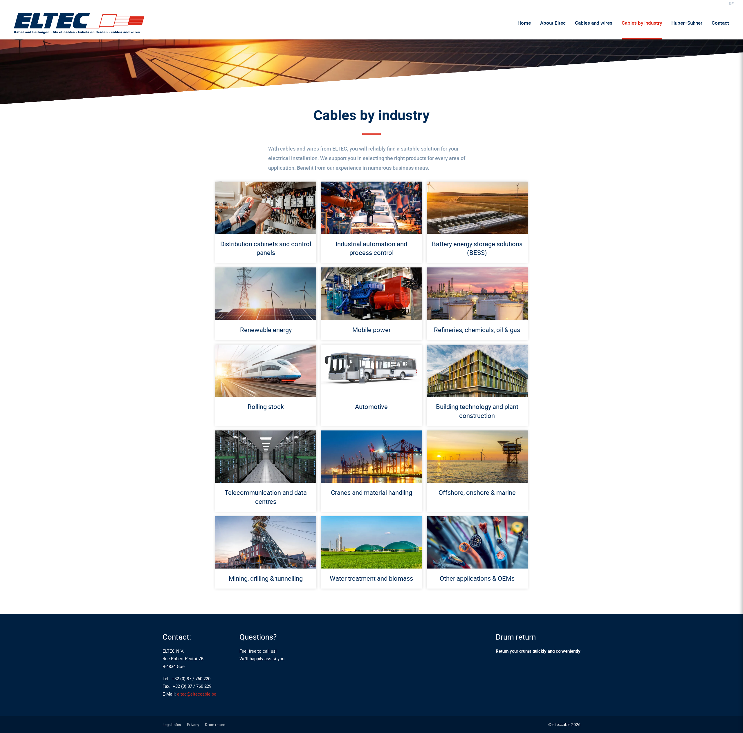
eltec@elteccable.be (196, 694)
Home (524, 22)
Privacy (193, 724)
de (731, 3)
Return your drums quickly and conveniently (538, 651)
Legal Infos (172, 724)
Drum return (215, 724)
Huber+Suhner (686, 22)
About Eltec (553, 22)
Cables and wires (593, 22)
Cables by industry (642, 22)
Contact (720, 22)
